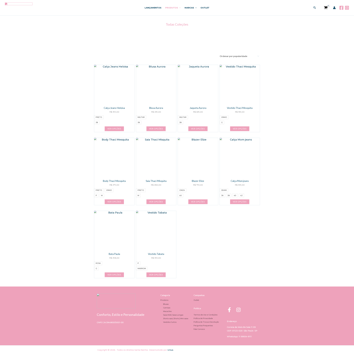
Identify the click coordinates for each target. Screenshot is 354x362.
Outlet (205, 7)
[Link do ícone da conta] (334, 7)
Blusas (166, 304)
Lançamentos (153, 7)
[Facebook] (341, 8)
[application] (179, 7)
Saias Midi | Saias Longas (173, 315)
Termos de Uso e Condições (205, 315)
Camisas (166, 308)
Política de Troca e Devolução (206, 322)
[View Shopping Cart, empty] (324, 7)
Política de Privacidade (203, 318)
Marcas (189, 7)
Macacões (167, 311)
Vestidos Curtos (169, 322)
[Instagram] (347, 8)
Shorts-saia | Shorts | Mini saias (175, 318)
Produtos (171, 7)
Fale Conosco (199, 329)
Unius (170, 350)
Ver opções (114, 128)
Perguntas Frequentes (203, 326)
